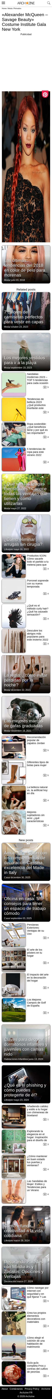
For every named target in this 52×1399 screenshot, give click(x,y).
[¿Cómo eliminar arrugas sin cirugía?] (26, 533)
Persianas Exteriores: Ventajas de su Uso (35, 929)
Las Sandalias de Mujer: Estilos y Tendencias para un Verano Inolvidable (37, 1187)
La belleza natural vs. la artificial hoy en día (37, 790)
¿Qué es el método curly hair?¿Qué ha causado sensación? (37, 610)
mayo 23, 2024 (21, 1100)
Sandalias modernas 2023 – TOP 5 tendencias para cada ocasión (37, 379)
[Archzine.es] (26, 3)
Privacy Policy (32, 1389)
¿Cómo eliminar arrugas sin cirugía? (23, 542)
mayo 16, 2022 (21, 549)
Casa (7, 877)
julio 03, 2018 (18, 280)
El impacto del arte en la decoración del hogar (38, 977)
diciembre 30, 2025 (20, 877)
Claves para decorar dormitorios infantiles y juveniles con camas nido (26, 1046)
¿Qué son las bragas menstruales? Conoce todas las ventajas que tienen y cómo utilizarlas (26, 493)
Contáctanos (16, 1389)
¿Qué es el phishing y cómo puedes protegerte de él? (25, 1090)
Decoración (10, 1281)
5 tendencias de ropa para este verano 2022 (36, 452)
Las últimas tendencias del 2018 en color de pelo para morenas (24, 267)
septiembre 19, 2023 (21, 367)
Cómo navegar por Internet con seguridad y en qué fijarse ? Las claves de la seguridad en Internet (38, 1296)
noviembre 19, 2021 (21, 731)
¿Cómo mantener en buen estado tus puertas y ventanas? (37, 1161)
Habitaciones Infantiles (15, 1059)
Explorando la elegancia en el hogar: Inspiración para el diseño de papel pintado (37, 1137)
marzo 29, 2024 (22, 1240)
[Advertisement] (26, 62)
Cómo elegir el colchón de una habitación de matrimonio (36, 1342)
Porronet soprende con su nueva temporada (38, 583)
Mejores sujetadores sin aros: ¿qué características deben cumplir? (36, 818)
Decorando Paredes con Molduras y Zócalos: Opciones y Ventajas (23, 1269)
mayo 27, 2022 (18, 508)
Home (4, 8)
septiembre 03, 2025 (21, 918)
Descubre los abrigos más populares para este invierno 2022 (37, 635)
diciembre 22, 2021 (21, 690)
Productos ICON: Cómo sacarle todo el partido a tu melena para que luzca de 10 (38, 561)
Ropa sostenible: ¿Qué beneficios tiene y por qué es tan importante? (37, 428)
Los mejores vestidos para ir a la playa (24, 360)
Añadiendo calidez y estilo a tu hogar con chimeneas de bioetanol (37, 1111)
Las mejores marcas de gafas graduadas (23, 723)
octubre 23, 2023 (19, 327)
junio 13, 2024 (36, 1059)
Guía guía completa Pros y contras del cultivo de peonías (37, 1367)
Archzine (45, 1389)
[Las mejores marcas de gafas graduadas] (26, 715)
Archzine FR (26, 1392)
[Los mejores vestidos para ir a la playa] (26, 351)
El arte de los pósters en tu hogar (34, 952)
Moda (10, 8)
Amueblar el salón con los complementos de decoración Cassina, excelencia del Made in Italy (25, 863)
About (5, 1389)
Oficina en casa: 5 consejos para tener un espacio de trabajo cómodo (25, 906)
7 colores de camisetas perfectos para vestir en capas (23, 317)
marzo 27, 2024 (25, 1281)
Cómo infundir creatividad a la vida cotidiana (23, 1230)
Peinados (17, 8)
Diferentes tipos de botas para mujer (38, 764)
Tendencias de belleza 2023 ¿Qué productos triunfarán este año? (36, 405)
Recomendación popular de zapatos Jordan (36, 740)
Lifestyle (8, 549)
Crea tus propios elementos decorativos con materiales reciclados (36, 1318)
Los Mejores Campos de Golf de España (36, 1002)
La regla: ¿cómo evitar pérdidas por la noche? (25, 680)
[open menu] (3, 2)
